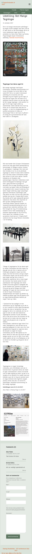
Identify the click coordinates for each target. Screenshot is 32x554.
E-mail (8, 492)
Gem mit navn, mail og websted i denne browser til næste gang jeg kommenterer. (15, 508)
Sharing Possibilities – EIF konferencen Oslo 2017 (16, 549)
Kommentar (9, 513)
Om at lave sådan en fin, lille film (11, 553)
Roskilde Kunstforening (16, 38)
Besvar (24, 459)
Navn (7, 484)
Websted (8, 499)
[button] (29, 4)
